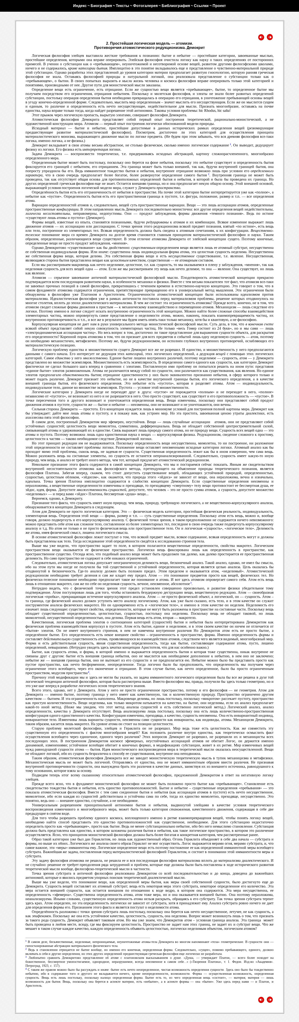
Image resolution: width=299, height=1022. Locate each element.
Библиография (176, 6)
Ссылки (201, 6)
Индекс (80, 6)
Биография (101, 6)
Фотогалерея (145, 6)
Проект (219, 6)
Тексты (122, 6)
